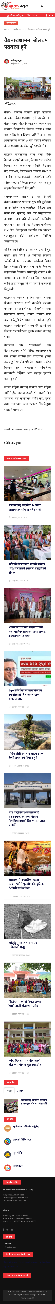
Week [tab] (9, 1091)
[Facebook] (47, 15)
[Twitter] (50, 15)
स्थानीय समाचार (19, 29)
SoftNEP (30, 1298)
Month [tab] (20, 1091)
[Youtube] (13, 1229)
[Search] (43, 5)
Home (6, 29)
